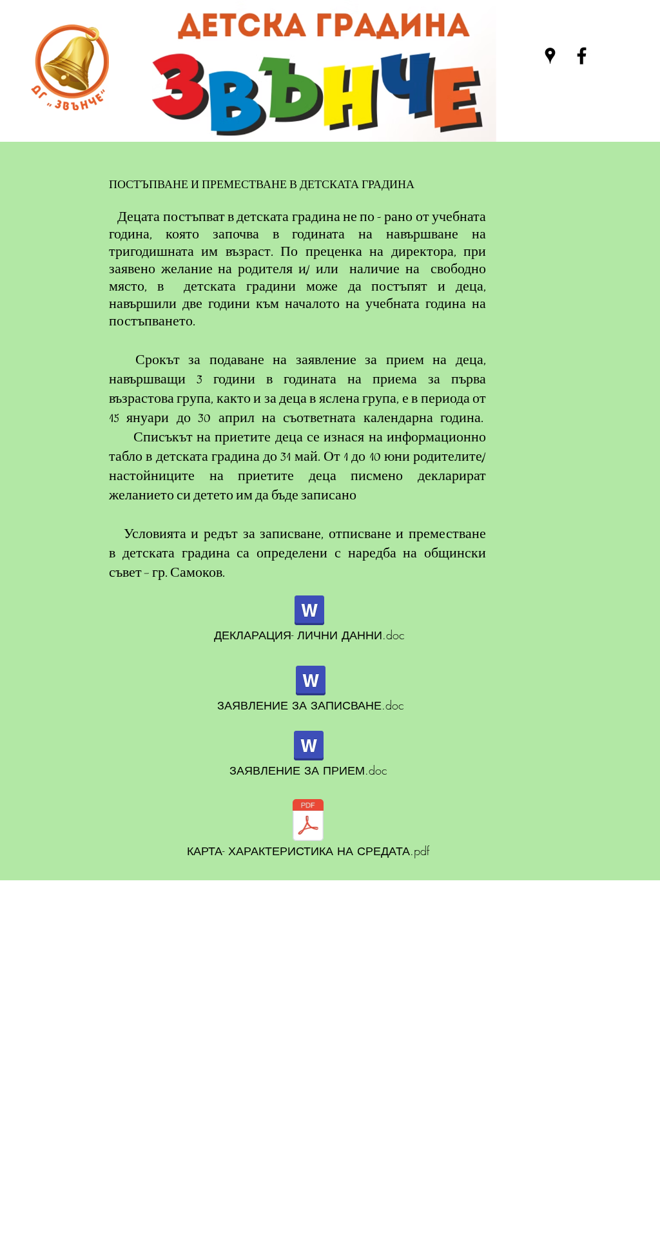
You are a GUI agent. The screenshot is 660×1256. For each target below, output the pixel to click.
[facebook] (581, 55)
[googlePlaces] (550, 55)
